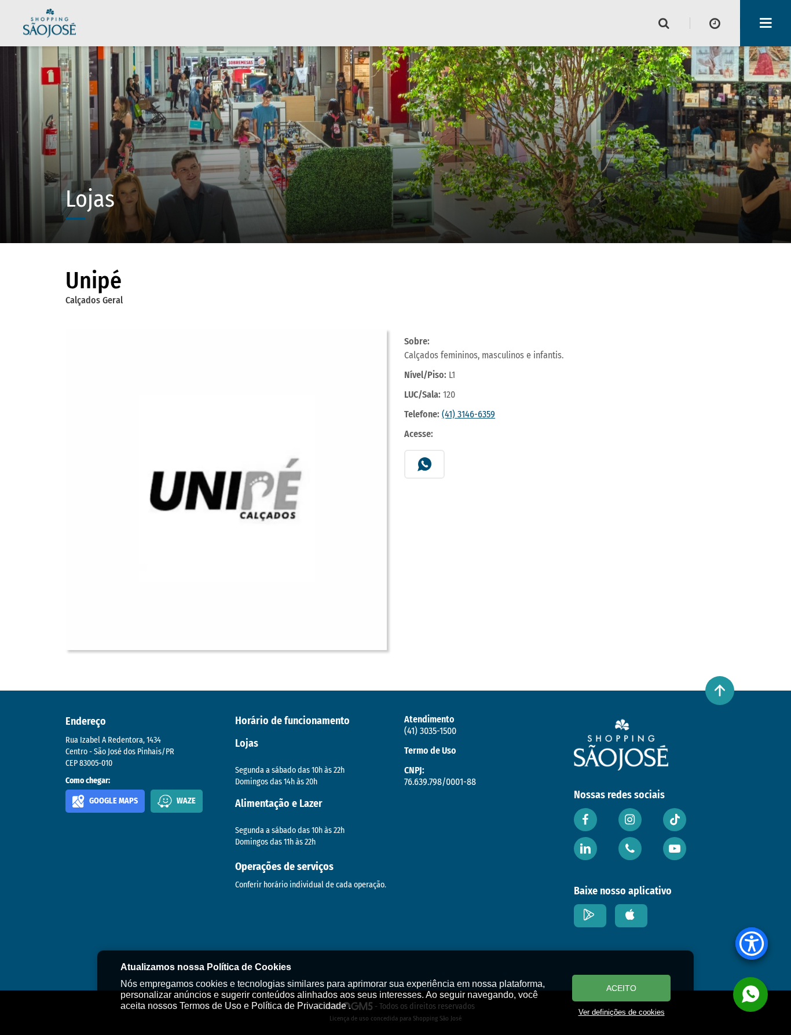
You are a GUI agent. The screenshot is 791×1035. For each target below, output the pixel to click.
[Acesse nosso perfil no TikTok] (674, 819)
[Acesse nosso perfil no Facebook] (585, 819)
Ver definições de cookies (621, 1012)
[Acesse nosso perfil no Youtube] (674, 848)
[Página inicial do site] (49, 23)
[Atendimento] (630, 848)
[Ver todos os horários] (715, 23)
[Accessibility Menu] (751, 943)
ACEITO (621, 988)
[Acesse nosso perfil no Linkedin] (585, 848)
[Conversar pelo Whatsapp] (424, 464)
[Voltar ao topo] (719, 690)
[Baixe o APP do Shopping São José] (590, 915)
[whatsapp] (750, 994)
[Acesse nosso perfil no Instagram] (630, 819)
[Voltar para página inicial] (621, 744)
